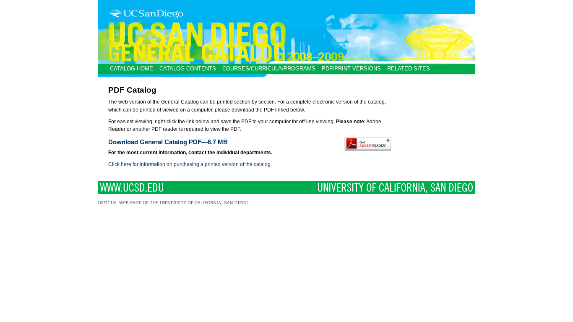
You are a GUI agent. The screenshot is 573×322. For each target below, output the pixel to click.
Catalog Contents (187, 68)
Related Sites (408, 68)
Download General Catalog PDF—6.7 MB (168, 142)
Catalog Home (131, 68)
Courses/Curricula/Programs (268, 68)
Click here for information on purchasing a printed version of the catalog (189, 164)
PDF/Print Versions (351, 68)
